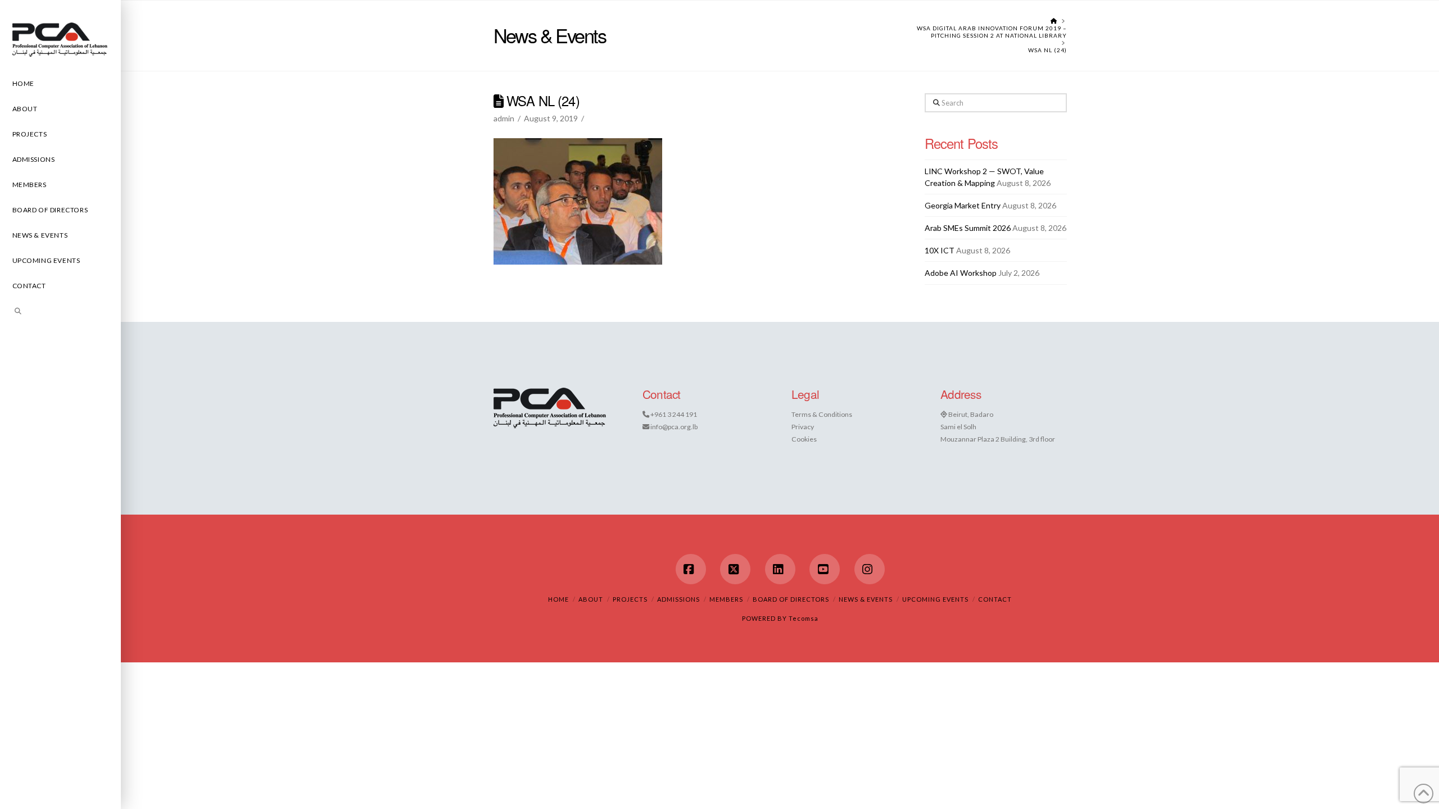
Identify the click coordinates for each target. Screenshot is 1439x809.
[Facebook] (691, 569)
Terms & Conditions (821, 414)
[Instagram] (869, 569)
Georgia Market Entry (963, 205)
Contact (995, 599)
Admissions (678, 599)
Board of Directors (791, 599)
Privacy (802, 426)
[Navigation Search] (60, 312)
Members (726, 599)
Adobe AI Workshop (961, 273)
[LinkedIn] (780, 569)
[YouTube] (824, 569)
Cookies (804, 439)
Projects (630, 599)
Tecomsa (803, 618)
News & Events (866, 599)
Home (558, 599)
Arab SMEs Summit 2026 (968, 228)
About (590, 599)
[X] (735, 569)
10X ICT (939, 250)
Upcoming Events (935, 599)
